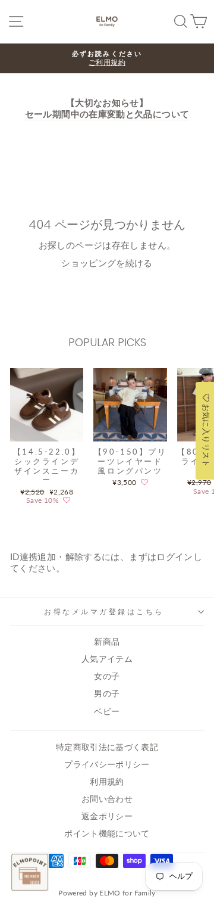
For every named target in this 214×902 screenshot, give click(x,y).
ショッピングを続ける (107, 262)
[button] (66, 500)
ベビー (106, 711)
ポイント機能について (107, 833)
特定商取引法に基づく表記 (107, 747)
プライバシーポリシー (107, 764)
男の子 (106, 693)
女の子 (106, 676)
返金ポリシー (107, 816)
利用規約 (107, 781)
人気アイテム (107, 659)
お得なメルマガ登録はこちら (104, 611)
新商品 (106, 641)
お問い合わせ (107, 799)
